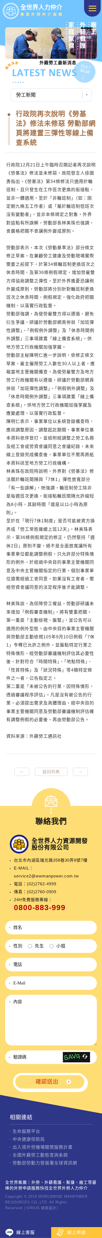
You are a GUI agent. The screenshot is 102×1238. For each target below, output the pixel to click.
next (80, 772)
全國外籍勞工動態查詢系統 (40, 1155)
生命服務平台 (26, 1131)
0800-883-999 (40, 907)
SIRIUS (33, 1208)
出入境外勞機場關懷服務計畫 (43, 1147)
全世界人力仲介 (42, 10)
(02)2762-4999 (41, 884)
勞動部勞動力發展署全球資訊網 (45, 1163)
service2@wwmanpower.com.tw (46, 876)
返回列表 (51, 771)
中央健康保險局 (29, 1139)
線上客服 (25, 1232)
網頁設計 (48, 1208)
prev (21, 772)
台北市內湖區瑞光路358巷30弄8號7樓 (51, 860)
